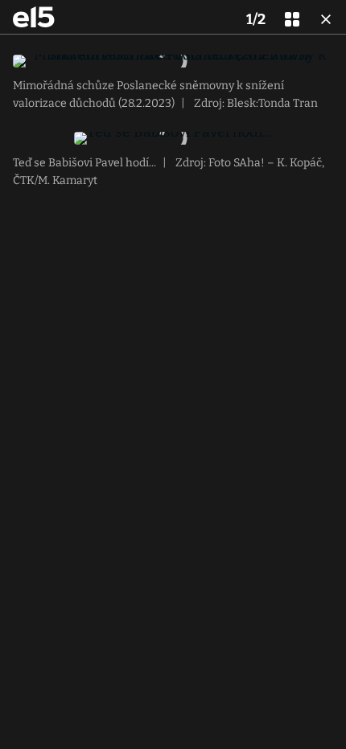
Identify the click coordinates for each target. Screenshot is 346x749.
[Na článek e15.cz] (34, 16)
